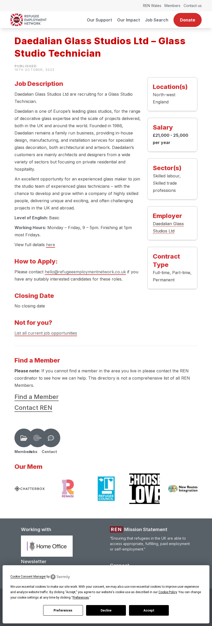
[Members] (23, 438)
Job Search (156, 19)
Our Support (99, 19)
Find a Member (36, 397)
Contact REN (33, 407)
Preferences (63, 610)
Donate (187, 19)
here (50, 244)
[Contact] (51, 438)
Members (172, 5)
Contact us (193, 5)
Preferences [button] (81, 597)
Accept (148, 610)
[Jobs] (37, 438)
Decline (106, 610)
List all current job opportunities (45, 333)
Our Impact (128, 19)
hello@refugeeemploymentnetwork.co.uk (85, 271)
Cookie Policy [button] (167, 592)
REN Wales (152, 5)
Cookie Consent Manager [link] (28, 576)
